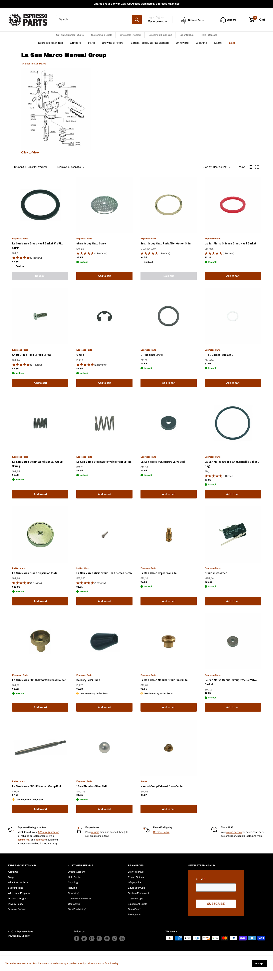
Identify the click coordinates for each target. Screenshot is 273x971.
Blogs (11, 877)
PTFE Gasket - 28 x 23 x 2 (219, 355)
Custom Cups (135, 898)
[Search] (137, 19)
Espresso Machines (50, 42)
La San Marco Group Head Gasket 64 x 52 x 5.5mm (37, 246)
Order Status (186, 35)
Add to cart (104, 276)
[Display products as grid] (250, 167)
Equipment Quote (137, 904)
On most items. (161, 832)
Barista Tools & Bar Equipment (150, 42)
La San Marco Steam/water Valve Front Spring (104, 462)
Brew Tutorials (135, 871)
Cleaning (201, 42)
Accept (259, 963)
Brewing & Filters (112, 42)
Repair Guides (136, 877)
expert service (234, 832)
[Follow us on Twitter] (84, 938)
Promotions (134, 914)
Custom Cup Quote (101, 35)
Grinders (75, 42)
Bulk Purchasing (77, 909)
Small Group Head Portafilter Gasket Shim (165, 243)
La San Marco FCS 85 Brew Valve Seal (162, 462)
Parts (91, 42)
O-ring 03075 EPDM (151, 355)
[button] (40, 257)
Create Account (76, 871)
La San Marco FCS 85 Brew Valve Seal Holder (39, 680)
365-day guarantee (48, 832)
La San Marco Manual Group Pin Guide (163, 680)
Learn (218, 42)
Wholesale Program (130, 35)
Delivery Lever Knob (88, 680)
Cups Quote (134, 909)
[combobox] (94, 19)
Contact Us (74, 904)
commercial (24, 839)
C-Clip (80, 355)
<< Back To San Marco (33, 63)
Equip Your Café (136, 887)
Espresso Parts (20, 238)
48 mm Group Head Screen (91, 243)
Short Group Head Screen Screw (31, 355)
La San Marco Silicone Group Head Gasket (230, 243)
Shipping (73, 882)
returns (95, 832)
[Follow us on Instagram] (92, 938)
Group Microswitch (216, 573)
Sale (232, 42)
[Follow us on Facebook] (76, 938)
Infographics (134, 882)
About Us (13, 871)
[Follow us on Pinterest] (99, 938)
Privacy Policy (15, 904)
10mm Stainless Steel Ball (91, 786)
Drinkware (182, 42)
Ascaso (144, 781)
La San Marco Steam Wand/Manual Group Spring (37, 464)
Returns (72, 887)
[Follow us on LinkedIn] (122, 938)
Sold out (40, 276)
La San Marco (19, 568)
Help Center (74, 877)
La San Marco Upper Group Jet (158, 573)
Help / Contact (209, 35)
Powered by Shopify (19, 935)
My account (156, 21)
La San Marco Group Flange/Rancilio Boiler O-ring (233, 464)
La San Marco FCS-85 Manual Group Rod (36, 786)
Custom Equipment (138, 893)
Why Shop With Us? (19, 882)
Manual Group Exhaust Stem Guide (161, 786)
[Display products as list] (257, 167)
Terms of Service (17, 909)
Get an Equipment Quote (70, 35)
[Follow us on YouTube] (107, 938)
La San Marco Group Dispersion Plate (34, 573)
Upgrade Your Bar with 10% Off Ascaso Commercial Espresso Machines (136, 3)
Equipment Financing (160, 35)
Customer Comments (79, 898)
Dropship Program (18, 898)
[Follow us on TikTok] (114, 938)
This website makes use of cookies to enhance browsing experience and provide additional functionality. (62, 963)
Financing (73, 893)
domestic (41, 839)
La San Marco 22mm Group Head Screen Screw (104, 573)
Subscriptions (15, 887)
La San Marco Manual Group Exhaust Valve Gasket (231, 682)
